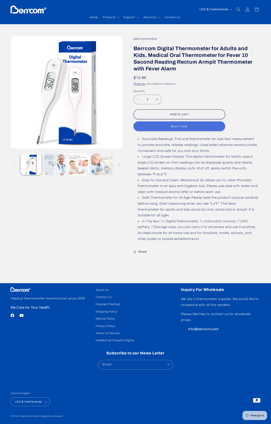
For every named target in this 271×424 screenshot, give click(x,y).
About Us (102, 290)
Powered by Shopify (51, 416)
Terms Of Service (107, 333)
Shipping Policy (106, 311)
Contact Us (103, 297)
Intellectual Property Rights (115, 340)
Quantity (139, 91)
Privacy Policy (105, 326)
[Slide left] (15, 164)
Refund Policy (105, 319)
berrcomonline (29, 416)
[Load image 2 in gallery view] (54, 164)
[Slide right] (118, 164)
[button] (110, 17)
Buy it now (179, 126)
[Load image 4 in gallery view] (102, 164)
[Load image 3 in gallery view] (78, 164)
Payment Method (108, 304)
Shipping (139, 83)
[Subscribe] (168, 364)
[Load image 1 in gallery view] (31, 164)
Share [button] (142, 251)
